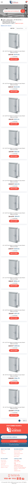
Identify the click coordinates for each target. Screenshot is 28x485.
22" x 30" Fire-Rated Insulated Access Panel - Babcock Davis (14, 246)
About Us (3, 450)
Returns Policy (17, 452)
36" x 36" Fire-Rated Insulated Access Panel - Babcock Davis (14, 51)
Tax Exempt (3, 463)
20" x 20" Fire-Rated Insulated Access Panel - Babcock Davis (14, 343)
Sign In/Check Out (5, 465)
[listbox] (21, 28)
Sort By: (12, 28)
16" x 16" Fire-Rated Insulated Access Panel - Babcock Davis (14, 408)
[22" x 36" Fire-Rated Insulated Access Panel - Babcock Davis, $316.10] (14, 202)
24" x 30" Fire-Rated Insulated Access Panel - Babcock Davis (14, 149)
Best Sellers (16, 456)
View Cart (3, 464)
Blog (2, 452)
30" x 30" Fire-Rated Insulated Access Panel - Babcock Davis (14, 84)
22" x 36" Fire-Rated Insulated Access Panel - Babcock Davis (14, 213)
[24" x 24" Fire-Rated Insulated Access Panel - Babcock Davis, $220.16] (14, 170)
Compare (14, 56)
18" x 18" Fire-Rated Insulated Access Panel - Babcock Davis (14, 375)
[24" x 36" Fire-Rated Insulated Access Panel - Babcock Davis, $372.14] (14, 105)
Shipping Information (18, 453)
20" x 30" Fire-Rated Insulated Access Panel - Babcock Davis (14, 310)
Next (24, 420)
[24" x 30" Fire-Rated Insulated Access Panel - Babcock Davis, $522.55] (14, 138)
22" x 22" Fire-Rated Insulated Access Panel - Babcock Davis (14, 278)
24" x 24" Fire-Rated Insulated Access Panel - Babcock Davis (14, 181)
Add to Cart (14, 59)
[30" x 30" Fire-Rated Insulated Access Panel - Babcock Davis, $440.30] (14, 73)
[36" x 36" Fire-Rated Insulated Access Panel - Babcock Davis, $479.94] (14, 41)
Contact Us (3, 453)
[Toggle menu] (4, 2)
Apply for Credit (4, 467)
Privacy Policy (17, 454)
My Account (3, 460)
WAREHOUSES (17, 470)
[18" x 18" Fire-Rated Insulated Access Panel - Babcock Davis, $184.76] (14, 364)
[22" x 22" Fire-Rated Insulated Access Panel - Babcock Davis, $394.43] (14, 267)
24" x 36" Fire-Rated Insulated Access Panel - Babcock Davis (14, 116)
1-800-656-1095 (17, 461)
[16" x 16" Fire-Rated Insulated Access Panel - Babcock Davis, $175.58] (14, 397)
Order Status (3, 461)
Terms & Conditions (18, 450)
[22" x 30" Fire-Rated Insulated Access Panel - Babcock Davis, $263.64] (14, 235)
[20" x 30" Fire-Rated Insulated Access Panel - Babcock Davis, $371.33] (14, 299)
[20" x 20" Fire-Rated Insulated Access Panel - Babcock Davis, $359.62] (14, 332)
